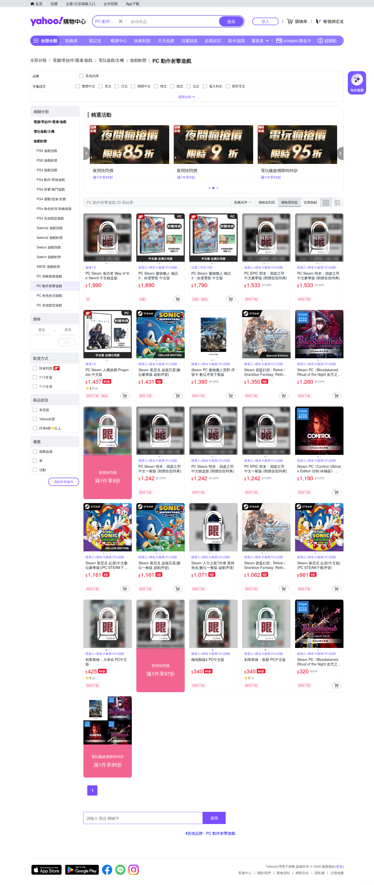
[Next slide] (128, 237)
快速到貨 (142, 40)
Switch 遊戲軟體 (49, 256)
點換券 (71, 40)
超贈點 (330, 40)
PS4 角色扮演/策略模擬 (54, 208)
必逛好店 (213, 40)
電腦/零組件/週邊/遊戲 (50, 121)
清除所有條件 (64, 481)
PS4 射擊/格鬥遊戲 (51, 189)
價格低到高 (266, 202)
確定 (67, 342)
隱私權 (320, 872)
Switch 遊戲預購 (49, 247)
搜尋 (214, 817)
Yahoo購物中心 (58, 21)
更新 (339, 866)
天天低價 (166, 40)
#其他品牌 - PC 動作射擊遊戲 (210, 833)
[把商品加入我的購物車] (178, 299)
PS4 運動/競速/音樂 (51, 198)
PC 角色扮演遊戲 (49, 295)
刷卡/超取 (236, 40)
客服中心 (245, 872)
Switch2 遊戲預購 (50, 227)
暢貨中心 (119, 40)
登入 (265, 21)
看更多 (258, 40)
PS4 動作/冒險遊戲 (51, 179)
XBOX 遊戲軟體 (48, 266)
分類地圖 (337, 872)
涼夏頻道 (189, 40)
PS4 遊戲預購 (47, 169)
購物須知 (283, 872)
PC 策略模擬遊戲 (49, 276)
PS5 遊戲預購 (47, 150)
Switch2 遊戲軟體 (50, 237)
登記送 (95, 40)
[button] (87, 153)
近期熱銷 (310, 202)
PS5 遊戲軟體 (47, 160)
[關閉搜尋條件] (121, 21)
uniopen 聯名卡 (297, 40)
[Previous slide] (86, 237)
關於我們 (264, 872)
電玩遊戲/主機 (44, 131)
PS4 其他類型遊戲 (50, 218)
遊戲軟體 (40, 140)
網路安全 (302, 872)
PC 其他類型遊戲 (49, 305)
